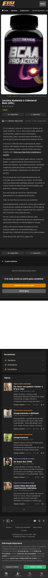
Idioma (8, 527)
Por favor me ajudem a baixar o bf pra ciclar (28, 387)
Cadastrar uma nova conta (24, 285)
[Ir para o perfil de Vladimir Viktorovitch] (3, 121)
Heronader (17, 464)
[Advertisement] (24, 325)
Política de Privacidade (22, 527)
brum (15, 490)
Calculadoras (12, 369)
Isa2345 (16, 391)
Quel (15, 415)
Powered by (24, 536)
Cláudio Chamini (19, 405)
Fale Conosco (37, 527)
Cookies (24, 530)
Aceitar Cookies (36, 567)
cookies (4, 556)
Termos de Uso (23, 551)
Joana (15, 440)
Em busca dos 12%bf (23, 461)
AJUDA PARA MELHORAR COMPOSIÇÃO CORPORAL (25, 487)
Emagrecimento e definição (26, 413)
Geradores (11, 360)
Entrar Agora (24, 291)
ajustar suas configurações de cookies (23, 558)
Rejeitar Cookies (12, 567)
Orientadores (12, 365)
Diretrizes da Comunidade (26, 554)
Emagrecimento (21, 437)
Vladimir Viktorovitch (15, 121)
